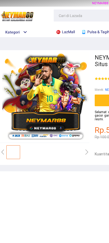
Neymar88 (100, 3)
